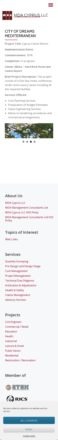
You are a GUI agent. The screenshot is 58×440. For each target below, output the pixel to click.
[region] (29, 130)
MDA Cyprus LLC (15, 203)
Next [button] (49, 130)
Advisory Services (15, 300)
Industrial (11, 341)
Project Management (18, 276)
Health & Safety (14, 290)
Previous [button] (8, 130)
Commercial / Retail (16, 326)
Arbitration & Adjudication (20, 285)
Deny (29, 429)
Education (11, 331)
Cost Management (16, 271)
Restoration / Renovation (20, 360)
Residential (11, 355)
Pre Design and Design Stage (22, 266)
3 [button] (31, 142)
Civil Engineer (13, 322)
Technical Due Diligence (19, 280)
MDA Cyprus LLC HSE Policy (22, 212)
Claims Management (17, 295)
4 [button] (34, 142)
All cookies (29, 420)
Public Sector (13, 350)
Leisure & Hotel (14, 346)
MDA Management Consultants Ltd (26, 207)
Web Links (11, 239)
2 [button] (27, 142)
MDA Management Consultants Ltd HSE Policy (29, 218)
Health (9, 336)
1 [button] (23, 142)
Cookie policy (29, 436)
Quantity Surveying (16, 261)
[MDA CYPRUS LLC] (26, 15)
